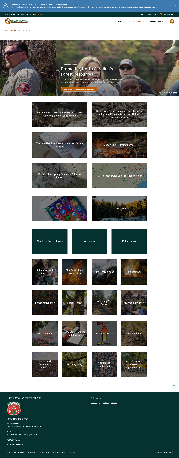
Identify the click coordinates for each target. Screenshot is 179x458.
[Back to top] (174, 387)
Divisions (13, 30)
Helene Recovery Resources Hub (145, 7)
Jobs (141, 14)
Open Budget (72, 452)
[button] (172, 21)
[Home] (16, 19)
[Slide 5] (171, 92)
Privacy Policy (61, 452)
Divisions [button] (141, 21)
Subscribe (114, 403)
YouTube (106, 403)
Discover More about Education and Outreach (23, 89)
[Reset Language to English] (161, 14)
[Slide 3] (167, 92)
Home (6, 30)
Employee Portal (151, 14)
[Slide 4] (169, 92)
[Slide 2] (164, 92)
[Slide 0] (160, 92)
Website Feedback (19, 452)
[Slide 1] (162, 92)
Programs (120, 21)
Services (131, 21)
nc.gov (9, 452)
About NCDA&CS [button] (156, 21)
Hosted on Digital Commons (165, 452)
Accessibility (32, 452)
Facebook (94, 403)
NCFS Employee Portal (15, 444)
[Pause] (175, 92)
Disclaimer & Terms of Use (46, 452)
